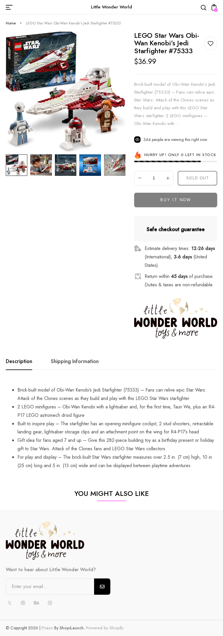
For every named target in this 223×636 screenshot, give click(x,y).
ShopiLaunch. (72, 628)
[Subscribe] (102, 586)
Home (11, 23)
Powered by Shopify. (104, 628)
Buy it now (175, 200)
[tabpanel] (18, 165)
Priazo (47, 628)
